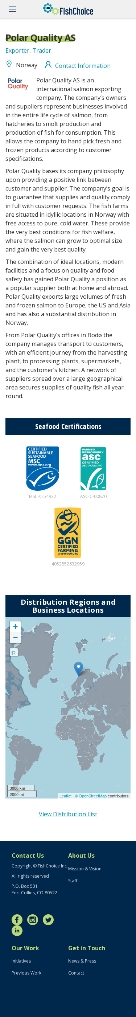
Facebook (19, 919)
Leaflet (65, 796)
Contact (76, 973)
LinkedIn (19, 930)
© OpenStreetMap (91, 796)
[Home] (68, 9)
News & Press (82, 961)
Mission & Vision (85, 869)
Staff (72, 881)
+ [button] (15, 626)
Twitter (50, 919)
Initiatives (21, 961)
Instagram (34, 919)
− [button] (15, 637)
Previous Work (26, 973)
